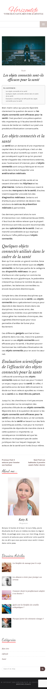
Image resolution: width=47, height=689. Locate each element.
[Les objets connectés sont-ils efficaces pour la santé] (23, 51)
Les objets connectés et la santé (16, 91)
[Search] (42, 669)
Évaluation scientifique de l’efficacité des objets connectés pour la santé (21, 100)
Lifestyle (5, 654)
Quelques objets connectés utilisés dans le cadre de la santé (22, 95)
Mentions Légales (23, 684)
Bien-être (5, 649)
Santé (23, 70)
